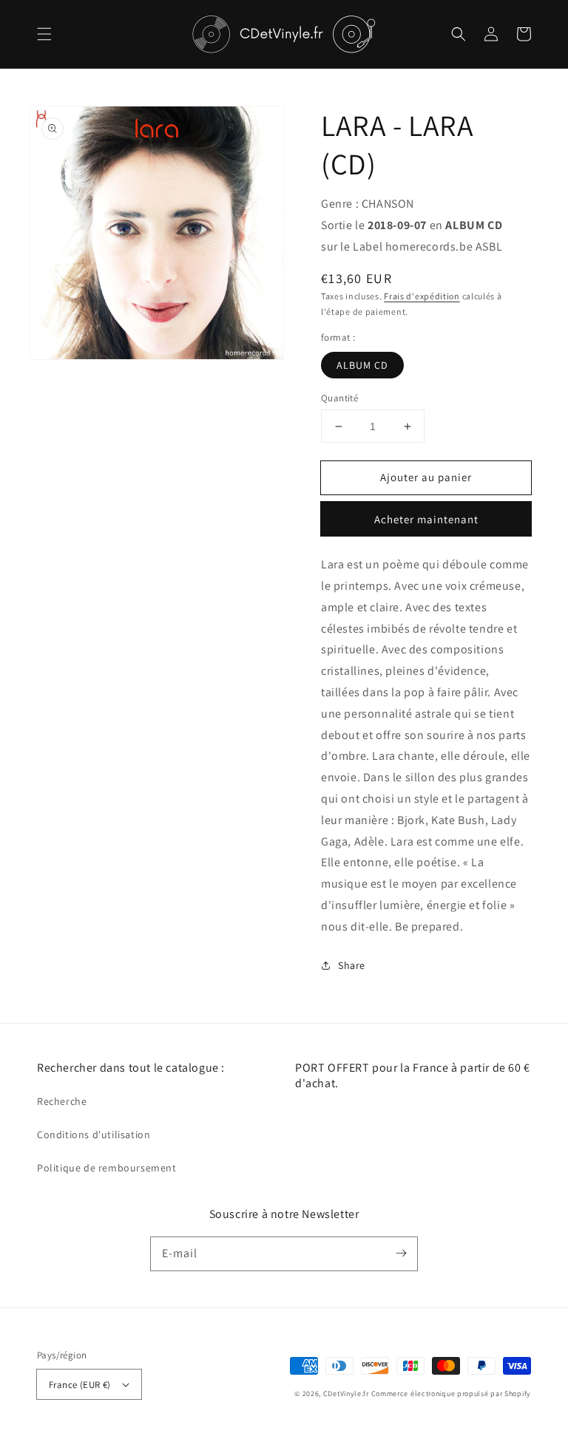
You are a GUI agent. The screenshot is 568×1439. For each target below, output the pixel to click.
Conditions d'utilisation (93, 1134)
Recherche (62, 1101)
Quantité (339, 398)
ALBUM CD (362, 365)
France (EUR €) (80, 1384)
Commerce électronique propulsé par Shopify (451, 1393)
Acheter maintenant (426, 519)
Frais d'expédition (422, 296)
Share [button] (351, 965)
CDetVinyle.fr (346, 1393)
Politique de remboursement (107, 1167)
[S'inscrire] (401, 1253)
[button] (44, 34)
